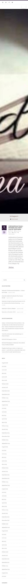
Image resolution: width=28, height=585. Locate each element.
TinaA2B (4, 334)
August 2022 (5, 530)
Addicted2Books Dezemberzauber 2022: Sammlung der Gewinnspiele (15, 227)
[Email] (5, 2)
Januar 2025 (5, 429)
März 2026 (4, 380)
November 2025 (5, 394)
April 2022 (4, 544)
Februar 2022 (5, 551)
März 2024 (4, 464)
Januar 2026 (5, 387)
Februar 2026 (5, 383)
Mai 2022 (4, 541)
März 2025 (4, 422)
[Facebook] (9, 2)
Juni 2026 (4, 369)
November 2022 (5, 520)
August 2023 (5, 488)
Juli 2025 (4, 408)
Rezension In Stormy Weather (9, 308)
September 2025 (6, 401)
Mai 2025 (4, 415)
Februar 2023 (5, 509)
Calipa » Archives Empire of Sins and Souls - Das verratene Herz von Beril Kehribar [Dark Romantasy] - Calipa (13, 324)
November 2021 (5, 562)
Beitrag (14, 232)
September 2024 (6, 443)
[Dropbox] (12, 2)
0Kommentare (11, 234)
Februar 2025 (5, 425)
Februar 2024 (5, 467)
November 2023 (5, 478)
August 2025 (5, 404)
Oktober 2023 (5, 481)
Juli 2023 (4, 492)
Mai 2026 (4, 373)
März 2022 (4, 548)
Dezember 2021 (5, 558)
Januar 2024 (5, 471)
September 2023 (6, 485)
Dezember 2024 (5, 432)
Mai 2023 (4, 499)
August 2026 (5, 362)
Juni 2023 (4, 495)
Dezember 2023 (5, 474)
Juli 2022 (4, 534)
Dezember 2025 (5, 390)
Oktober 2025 (5, 397)
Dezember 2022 (5, 516)
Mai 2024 (4, 457)
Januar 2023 (5, 513)
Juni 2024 (4, 453)
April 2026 (4, 376)
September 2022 (6, 527)
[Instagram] (2, 2)
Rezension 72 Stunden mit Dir (9, 312)
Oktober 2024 (5, 439)
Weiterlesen (11, 267)
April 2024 (4, 460)
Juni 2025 (4, 411)
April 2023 (4, 502)
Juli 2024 (4, 450)
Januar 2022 (5, 555)
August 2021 (5, 572)
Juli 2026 (4, 366)
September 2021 (6, 569)
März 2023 (4, 506)
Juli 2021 (4, 576)
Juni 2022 (4, 537)
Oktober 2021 (5, 565)
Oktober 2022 (5, 523)
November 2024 (5, 436)
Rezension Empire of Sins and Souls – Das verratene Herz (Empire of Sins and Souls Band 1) (13, 328)
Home (15, 339)
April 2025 (4, 418)
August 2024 (5, 446)
